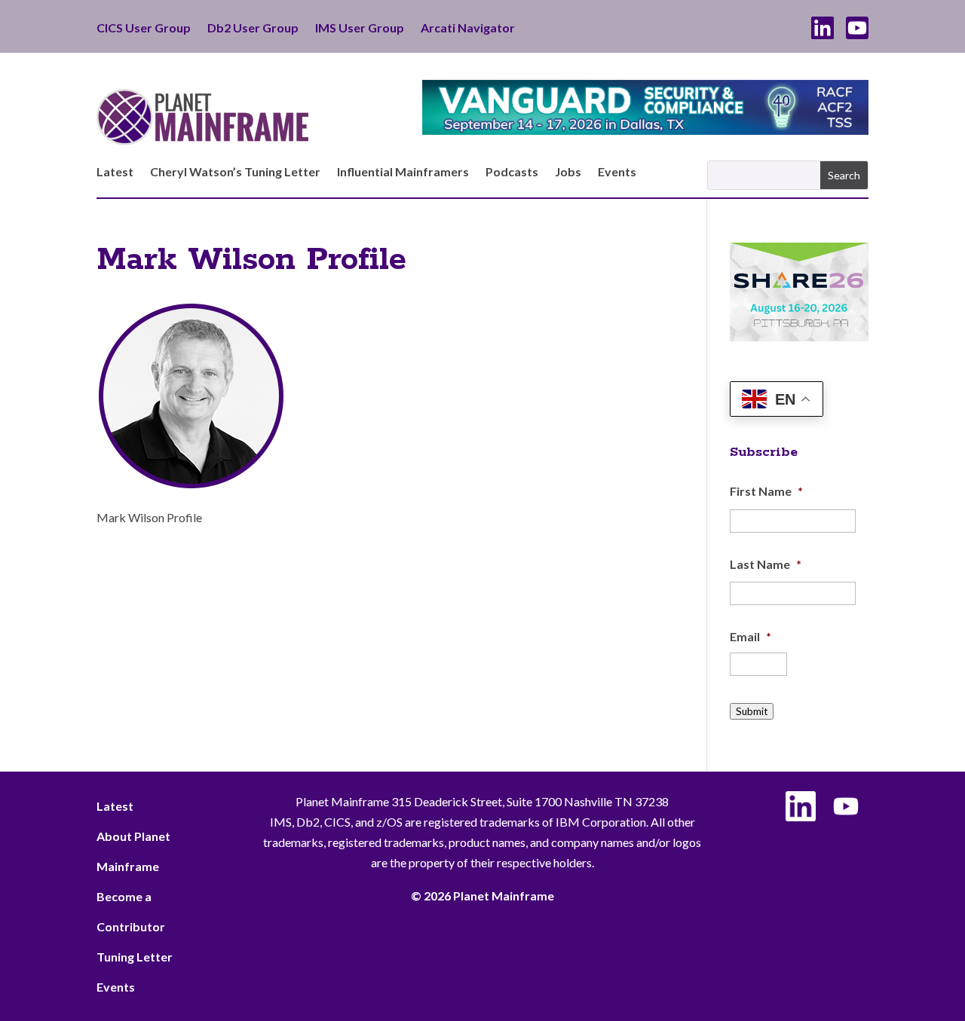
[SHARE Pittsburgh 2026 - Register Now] (799, 336)
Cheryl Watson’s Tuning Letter (235, 173)
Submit (751, 711)
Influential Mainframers (403, 173)
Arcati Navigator (468, 29)
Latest (114, 173)
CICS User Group (143, 29)
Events (617, 173)
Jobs (568, 173)
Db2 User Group (253, 29)
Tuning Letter (134, 956)
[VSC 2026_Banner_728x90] (645, 130)
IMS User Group (359, 29)
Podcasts (512, 173)
